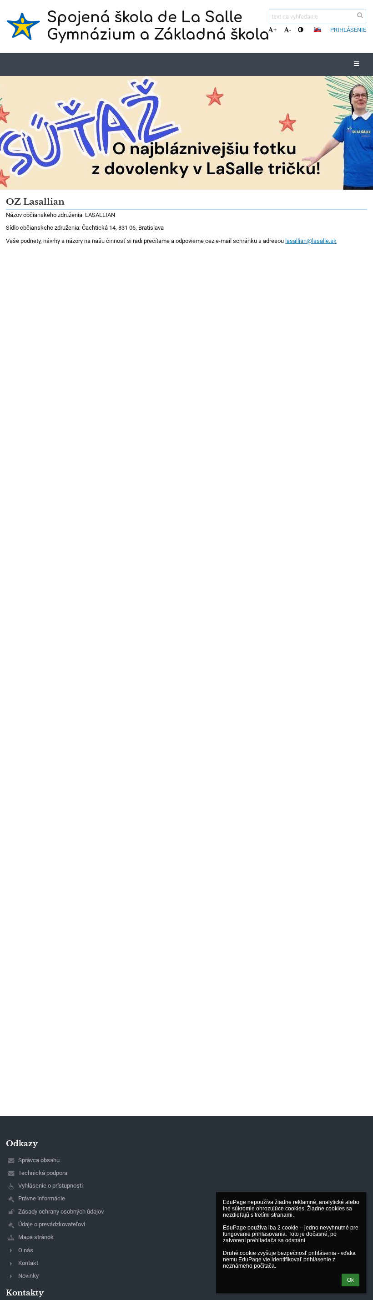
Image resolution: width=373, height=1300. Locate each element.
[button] (300, 29)
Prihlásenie (348, 29)
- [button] (290, 29)
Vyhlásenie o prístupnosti (50, 1185)
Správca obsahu (39, 1160)
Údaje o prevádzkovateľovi (51, 1224)
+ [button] (275, 29)
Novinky (28, 1275)
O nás (25, 1250)
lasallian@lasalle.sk (311, 240)
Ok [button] (350, 1280)
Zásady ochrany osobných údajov (61, 1211)
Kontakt (28, 1263)
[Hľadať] (360, 15)
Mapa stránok (36, 1237)
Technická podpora (42, 1172)
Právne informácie (41, 1198)
